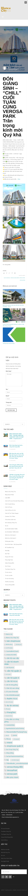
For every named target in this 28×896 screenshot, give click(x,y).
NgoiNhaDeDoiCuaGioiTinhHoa (15, 728)
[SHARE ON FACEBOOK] (7, 273)
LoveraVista (10, 725)
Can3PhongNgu (9, 647)
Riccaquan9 (16, 739)
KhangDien (11, 712)
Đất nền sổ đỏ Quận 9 (10, 538)
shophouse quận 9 (15, 746)
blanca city (9, 634)
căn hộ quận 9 (13, 678)
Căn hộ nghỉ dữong (10, 504)
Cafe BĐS (7, 497)
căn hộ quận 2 (14, 671)
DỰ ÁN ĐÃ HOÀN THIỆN (11, 528)
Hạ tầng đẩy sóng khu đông (8, 343)
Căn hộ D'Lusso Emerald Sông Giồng (14, 500)
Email (7, 396)
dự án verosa (7, 277)
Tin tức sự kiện (8, 575)
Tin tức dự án (8, 572)
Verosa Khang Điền (13, 69)
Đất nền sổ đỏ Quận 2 (10, 535)
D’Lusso (8, 709)
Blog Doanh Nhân (9, 494)
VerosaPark (22, 280)
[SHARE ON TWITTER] (4, 273)
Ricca (8, 739)
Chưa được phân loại (10, 519)
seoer (9, 67)
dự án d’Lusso (9, 702)
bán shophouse (13, 641)
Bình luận (9, 371)
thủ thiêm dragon (15, 760)
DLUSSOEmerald (12, 695)
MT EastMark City (9, 547)
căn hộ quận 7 (8, 674)
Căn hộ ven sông (12, 688)
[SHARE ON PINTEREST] (12, 273)
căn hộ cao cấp (13, 658)
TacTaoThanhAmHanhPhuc (14, 756)
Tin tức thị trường (9, 578)
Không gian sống (9, 541)
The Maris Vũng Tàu (10, 569)
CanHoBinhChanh (12, 651)
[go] (22, 424)
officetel (7, 735)
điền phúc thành (12, 777)
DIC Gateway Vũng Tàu (11, 522)
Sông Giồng (10, 753)
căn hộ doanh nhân (11, 663)
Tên (7, 389)
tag (7, 760)
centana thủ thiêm (11, 654)
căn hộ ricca (12, 681)
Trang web (9, 402)
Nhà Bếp (7, 550)
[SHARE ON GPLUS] (9, 273)
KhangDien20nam (9, 715)
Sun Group (7, 566)
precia (15, 735)
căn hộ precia (10, 667)
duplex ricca (12, 698)
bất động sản (19, 644)
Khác (19, 179)
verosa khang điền (14, 277)
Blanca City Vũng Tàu (10, 491)
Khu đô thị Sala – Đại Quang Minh (13, 544)
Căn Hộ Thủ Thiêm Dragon (12, 513)
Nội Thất (7, 553)
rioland (9, 742)
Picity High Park (9, 560)
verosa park (22, 277)
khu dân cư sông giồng (11, 720)
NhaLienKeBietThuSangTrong (16, 732)
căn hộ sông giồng (12, 685)
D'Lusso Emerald (12, 691)
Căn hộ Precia (8, 507)
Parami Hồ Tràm (9, 556)
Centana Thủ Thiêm (10, 516)
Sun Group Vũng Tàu (12, 749)
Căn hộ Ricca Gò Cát (10, 510)
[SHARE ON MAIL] (15, 273)
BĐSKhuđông (9, 644)
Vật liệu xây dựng (9, 581)
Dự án (6, 525)
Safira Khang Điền (9, 563)
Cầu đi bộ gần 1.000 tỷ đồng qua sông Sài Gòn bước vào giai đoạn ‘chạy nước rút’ (16, 466)
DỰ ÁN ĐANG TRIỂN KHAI (11, 532)
